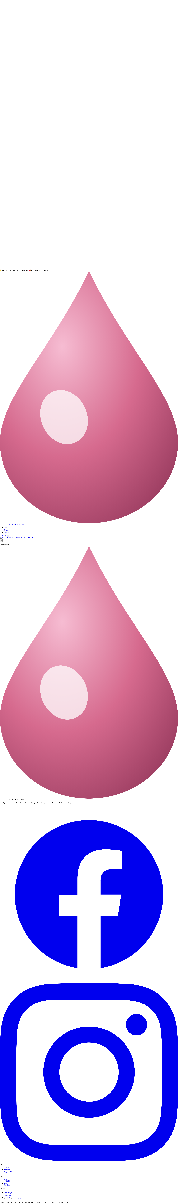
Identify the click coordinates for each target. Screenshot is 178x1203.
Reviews (6, 532)
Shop (5, 527)
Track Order (7, 1195)
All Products (7, 1168)
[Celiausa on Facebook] (89, 982)
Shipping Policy (8, 1192)
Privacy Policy (31, 1202)
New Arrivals (8, 1171)
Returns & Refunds (9, 1194)
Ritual (5, 529)
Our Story (7, 531)
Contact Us (7, 1197)
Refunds (39, 1202)
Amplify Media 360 (65, 1202)
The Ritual (7, 1180)
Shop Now (3, 535)
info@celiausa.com (22, 1199)
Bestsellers (7, 1169)
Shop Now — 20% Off (26, 537)
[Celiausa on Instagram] (89, 1160)
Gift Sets (6, 1173)
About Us (6, 1183)
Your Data (7, 1185)
